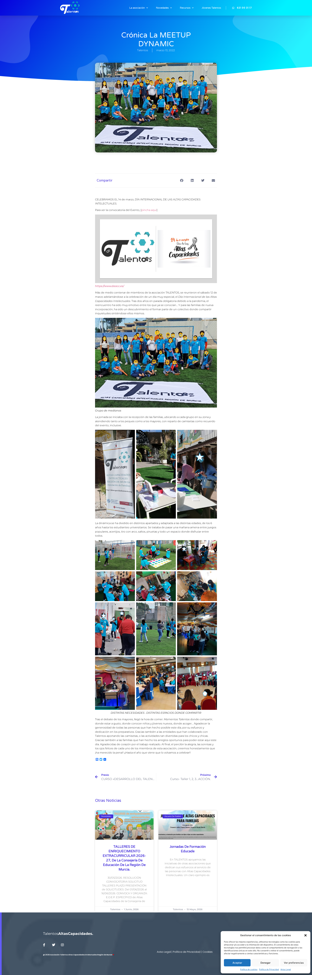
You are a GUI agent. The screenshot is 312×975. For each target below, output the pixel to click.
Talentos (68, 933)
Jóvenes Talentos (211, 7)
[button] (305, 935)
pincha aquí (149, 210)
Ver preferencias (294, 962)
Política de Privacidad (269, 969)
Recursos (185, 7)
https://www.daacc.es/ (109, 286)
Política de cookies (248, 969)
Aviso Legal (285, 969)
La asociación (137, 7)
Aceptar (237, 962)
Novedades (162, 7)
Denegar (265, 962)
